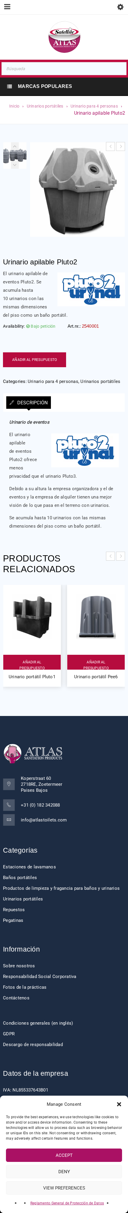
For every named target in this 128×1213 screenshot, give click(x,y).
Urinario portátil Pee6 (96, 676)
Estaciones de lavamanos (29, 867)
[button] (119, 1104)
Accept (64, 1155)
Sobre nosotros (19, 965)
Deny (64, 1171)
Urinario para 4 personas (94, 106)
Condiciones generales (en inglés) (38, 1023)
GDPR (9, 1034)
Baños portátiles (20, 877)
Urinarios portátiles (45, 106)
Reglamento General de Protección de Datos (67, 1203)
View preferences (64, 1188)
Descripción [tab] (32, 403)
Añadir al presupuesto (34, 360)
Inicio (14, 106)
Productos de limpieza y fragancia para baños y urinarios (61, 888)
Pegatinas (13, 920)
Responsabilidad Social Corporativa (40, 976)
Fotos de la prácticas (24, 987)
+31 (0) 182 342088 (40, 805)
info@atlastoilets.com (44, 820)
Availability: (14, 326)
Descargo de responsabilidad (33, 1044)
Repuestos (14, 909)
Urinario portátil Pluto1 (32, 676)
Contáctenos (16, 998)
